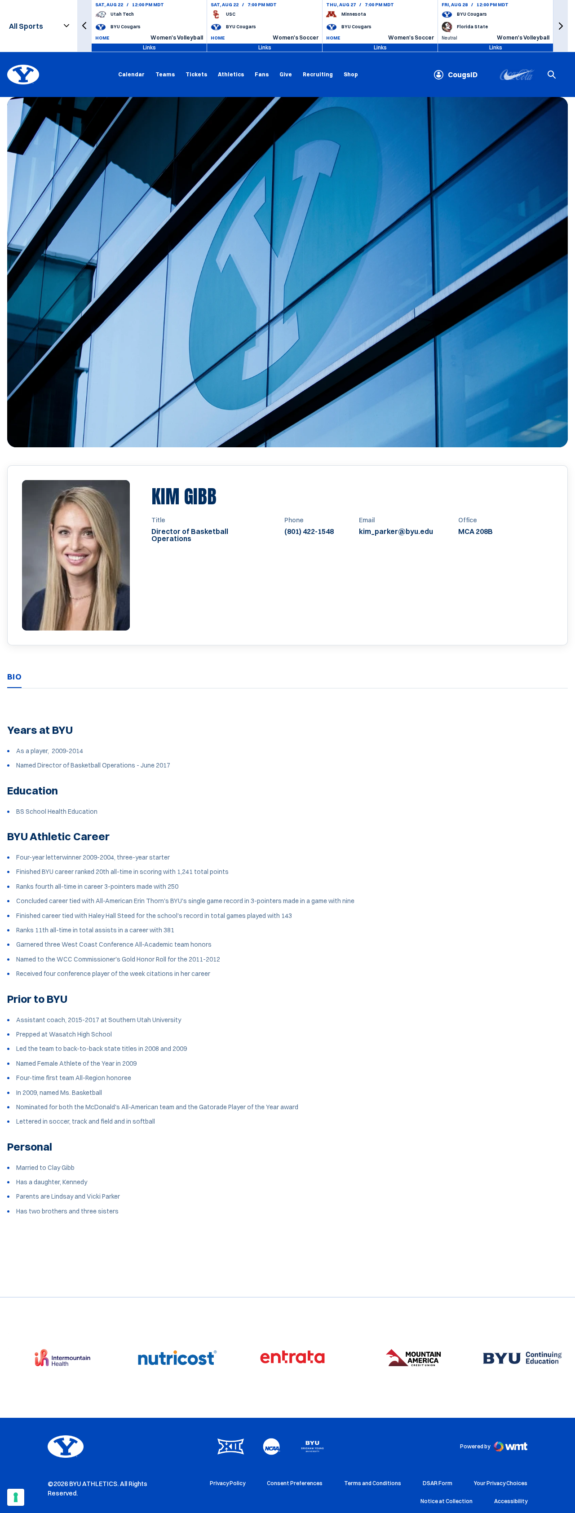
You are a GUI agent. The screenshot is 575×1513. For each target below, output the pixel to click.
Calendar (131, 74)
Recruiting (318, 74)
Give (285, 74)
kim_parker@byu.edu (396, 531)
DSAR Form (437, 1483)
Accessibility (510, 1500)
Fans (262, 74)
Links (149, 47)
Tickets (196, 74)
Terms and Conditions (372, 1483)
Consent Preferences (295, 1483)
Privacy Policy (227, 1483)
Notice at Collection (446, 1501)
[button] (84, 26)
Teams (165, 74)
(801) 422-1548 (309, 531)
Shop (351, 74)
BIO (14, 676)
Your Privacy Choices (500, 1483)
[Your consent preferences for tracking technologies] (15, 1497)
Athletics (231, 74)
